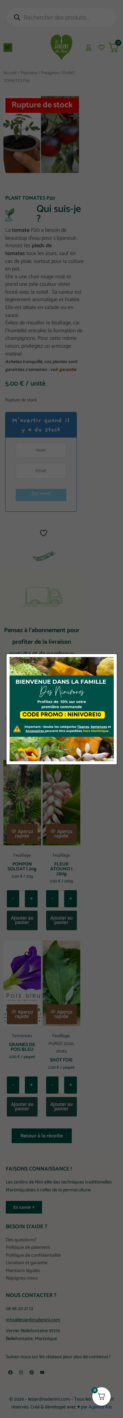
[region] (61, 1355)
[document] (61, 709)
